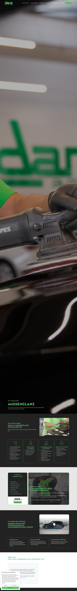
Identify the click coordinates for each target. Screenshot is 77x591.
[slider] (54, 524)
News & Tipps (42, 3)
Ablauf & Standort (55, 3)
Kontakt (62, 3)
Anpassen (5, 585)
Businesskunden (34, 3)
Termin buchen (69, 3)
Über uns (47, 3)
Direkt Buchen (18, 502)
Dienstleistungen (25, 3)
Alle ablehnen (14, 585)
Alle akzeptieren (10, 587)
